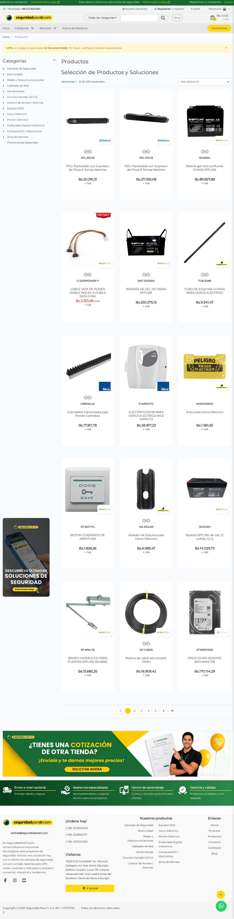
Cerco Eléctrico (168, 830)
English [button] (195, 8)
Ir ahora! (92, 888)
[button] (221, 895)
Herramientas (144, 852)
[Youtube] (24, 880)
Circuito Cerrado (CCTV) (138, 857)
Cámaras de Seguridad (138, 825)
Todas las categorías (101, 17)
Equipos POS (167, 825)
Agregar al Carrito (89, 188)
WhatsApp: (23, 8)
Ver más (87, 197)
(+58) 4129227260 (77, 841)
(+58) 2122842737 (76, 834)
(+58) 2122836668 (77, 828)
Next (89, 151)
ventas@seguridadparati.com (29, 833)
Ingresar (179, 8)
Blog (177, 17)
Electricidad (145, 830)
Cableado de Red (142, 846)
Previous (86, 151)
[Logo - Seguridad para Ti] (29, 18)
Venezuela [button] (215, 8)
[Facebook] (5, 880)
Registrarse (164, 8)
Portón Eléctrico (169, 836)
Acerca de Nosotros (74, 28)
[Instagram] (14, 880)
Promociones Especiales (22, 142)
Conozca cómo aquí (44, 2)
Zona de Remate (169, 862)
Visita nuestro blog (154, 2)
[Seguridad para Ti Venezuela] (29, 822)
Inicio (6, 28)
